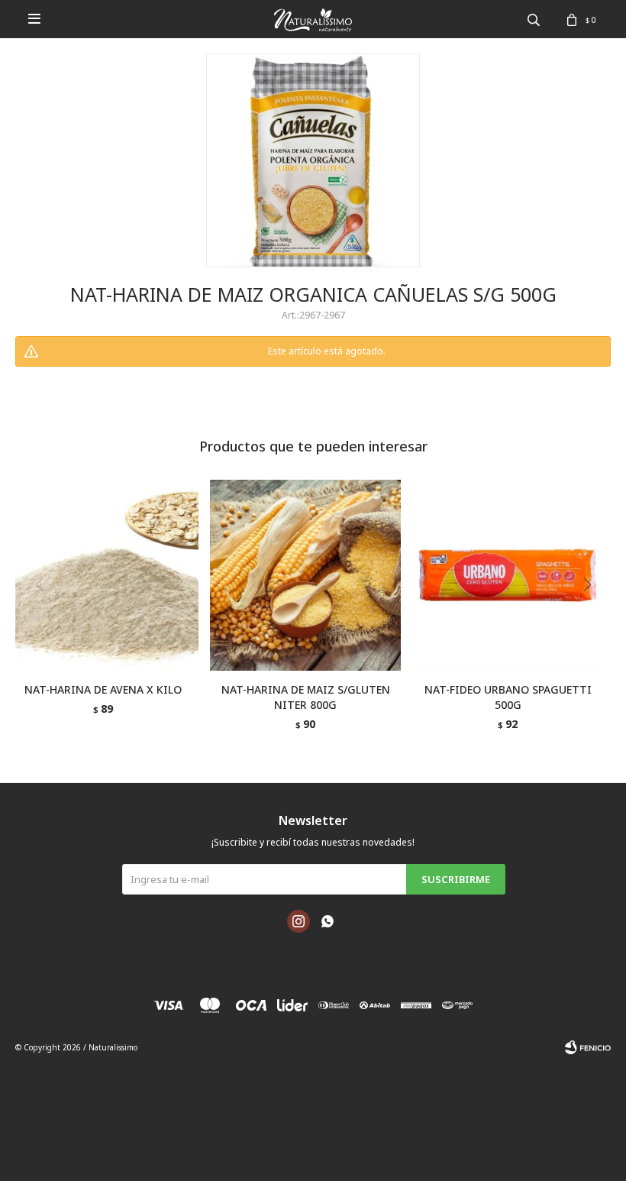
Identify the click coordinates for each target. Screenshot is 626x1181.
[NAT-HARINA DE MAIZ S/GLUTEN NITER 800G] (305, 575)
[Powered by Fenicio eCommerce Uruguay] (588, 1047)
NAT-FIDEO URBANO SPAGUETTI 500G (508, 697)
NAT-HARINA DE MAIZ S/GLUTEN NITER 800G (305, 697)
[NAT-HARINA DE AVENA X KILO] (103, 575)
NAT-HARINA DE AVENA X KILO (103, 689)
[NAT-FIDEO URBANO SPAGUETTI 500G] (507, 575)
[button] (592, 616)
